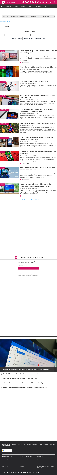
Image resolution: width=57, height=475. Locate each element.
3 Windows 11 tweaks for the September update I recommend (20, 378)
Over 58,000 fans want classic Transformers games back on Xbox (21, 373)
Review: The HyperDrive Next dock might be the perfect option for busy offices (25, 387)
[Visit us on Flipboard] (33, 2)
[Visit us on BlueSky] (38, 2)
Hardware (38, 6)
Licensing (4, 463)
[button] (52, 2)
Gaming (23, 6)
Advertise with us (6, 466)
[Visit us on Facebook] (23, 2)
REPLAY (30, 6)
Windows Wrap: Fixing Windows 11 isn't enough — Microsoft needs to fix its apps (26, 369)
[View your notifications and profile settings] (46, 2)
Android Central (24, 466)
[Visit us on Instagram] (30, 2)
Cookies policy (5, 459)
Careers (39, 459)
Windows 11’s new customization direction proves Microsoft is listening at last (25, 383)
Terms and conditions (7, 456)
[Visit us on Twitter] (26, 2)
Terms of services (32, 270)
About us (22, 463)
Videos (16, 6)
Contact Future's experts (26, 456)
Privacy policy (40, 456)
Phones (8, 21)
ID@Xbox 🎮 (46, 16)
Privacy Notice (33, 271)
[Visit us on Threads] (35, 2)
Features (8, 6)
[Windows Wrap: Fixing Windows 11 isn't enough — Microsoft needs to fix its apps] (28, 355)
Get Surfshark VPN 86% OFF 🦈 (19, 16)
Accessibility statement (25, 459)
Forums (39, 463)
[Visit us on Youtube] (28, 2)
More (45, 6)
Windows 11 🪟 (35, 16)
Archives (36, 199)
